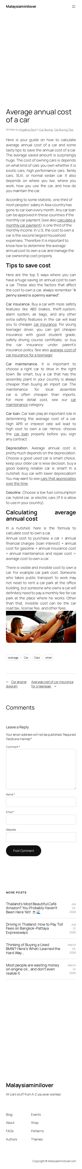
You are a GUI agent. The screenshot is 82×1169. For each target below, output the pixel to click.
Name (10, 794)
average (13, 657)
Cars (37, 657)
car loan (21, 433)
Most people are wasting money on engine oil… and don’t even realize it (32, 969)
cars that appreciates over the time (41, 481)
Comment (13, 747)
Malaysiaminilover (21, 6)
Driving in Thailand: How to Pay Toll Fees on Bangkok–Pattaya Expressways (34, 928)
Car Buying (46, 129)
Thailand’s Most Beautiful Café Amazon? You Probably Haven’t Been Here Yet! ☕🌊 (31, 908)
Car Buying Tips (63, 129)
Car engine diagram (16, 684)
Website (11, 829)
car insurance (45, 324)
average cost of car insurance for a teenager (41, 352)
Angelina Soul (27, 129)
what (48, 657)
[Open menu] (73, 6)
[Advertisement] (41, 54)
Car (26, 657)
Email (10, 812)
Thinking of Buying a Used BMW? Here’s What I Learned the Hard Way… (33, 949)
